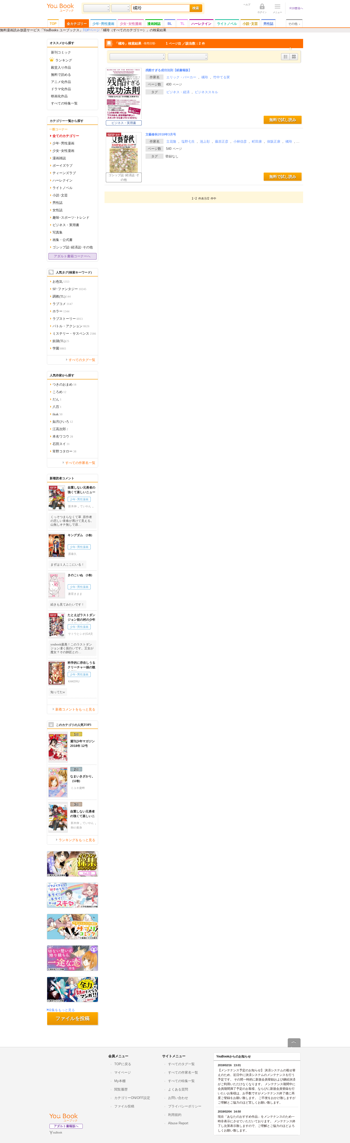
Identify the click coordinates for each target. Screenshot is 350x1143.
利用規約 (174, 1115)
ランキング (63, 60)
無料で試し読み (282, 120)
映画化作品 (59, 96)
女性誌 (58, 209)
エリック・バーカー (181, 77)
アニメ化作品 (61, 81)
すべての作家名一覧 (80, 462)
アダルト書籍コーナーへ (72, 256)
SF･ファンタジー (69, 288)
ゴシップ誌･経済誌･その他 (123, 177)
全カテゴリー (77, 24)
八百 (57, 406)
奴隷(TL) (61, 340)
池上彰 (205, 141)
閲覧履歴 (121, 1089)
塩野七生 (188, 141)
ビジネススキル (206, 92)
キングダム (78, 535)
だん (57, 399)
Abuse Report (178, 1123)
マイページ (122, 1072)
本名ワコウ (63, 436)
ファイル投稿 (124, 1106)
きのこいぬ (78, 575)
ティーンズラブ (64, 172)
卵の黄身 (76, 827)
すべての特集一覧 (64, 103)
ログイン (262, 12)
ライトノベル (227, 24)
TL (182, 24)
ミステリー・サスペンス (74, 333)
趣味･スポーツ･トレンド (71, 217)
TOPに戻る (122, 1064)
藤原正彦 (221, 141)
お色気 (61, 281)
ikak (58, 414)
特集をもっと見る (61, 1009)
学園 (59, 348)
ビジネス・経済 (178, 92)
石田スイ (61, 443)
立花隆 (171, 141)
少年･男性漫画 (103, 24)
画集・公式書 (63, 239)
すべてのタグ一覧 (82, 359)
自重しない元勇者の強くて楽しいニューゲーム (81, 492)
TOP (53, 24)
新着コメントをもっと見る (75, 709)
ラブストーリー (68, 318)
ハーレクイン (201, 24)
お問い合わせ (178, 1098)
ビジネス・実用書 (123, 123)
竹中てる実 (221, 77)
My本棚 (120, 1081)
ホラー (61, 311)
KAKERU (73, 681)
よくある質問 (178, 1089)
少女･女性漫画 (131, 24)
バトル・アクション (71, 325)
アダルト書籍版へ (66, 1126)
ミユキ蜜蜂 (78, 787)
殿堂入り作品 (61, 67)
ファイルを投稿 (73, 1018)
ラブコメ (63, 303)
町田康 (257, 141)
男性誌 (268, 24)
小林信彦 (240, 141)
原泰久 (72, 553)
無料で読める (61, 74)
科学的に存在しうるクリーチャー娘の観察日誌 (81, 667)
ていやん (85, 506)
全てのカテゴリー (66, 135)
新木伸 (72, 506)
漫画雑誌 (154, 24)
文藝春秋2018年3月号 (161, 134)
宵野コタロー (64, 451)
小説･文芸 (250, 24)
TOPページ (91, 30)
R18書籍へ (296, 8)
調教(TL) (62, 296)
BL (170, 24)
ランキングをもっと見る (77, 839)
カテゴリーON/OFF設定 (132, 1098)
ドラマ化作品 (61, 88)
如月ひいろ (63, 421)
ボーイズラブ (63, 165)
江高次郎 (60, 428)
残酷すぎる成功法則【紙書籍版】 (169, 70)
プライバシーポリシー (184, 1106)
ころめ (59, 391)
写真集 (58, 232)
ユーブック (71, 1120)
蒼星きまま (75, 593)
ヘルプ (246, 4)
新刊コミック (61, 52)
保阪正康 (273, 141)
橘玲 (204, 77)
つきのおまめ (64, 384)
